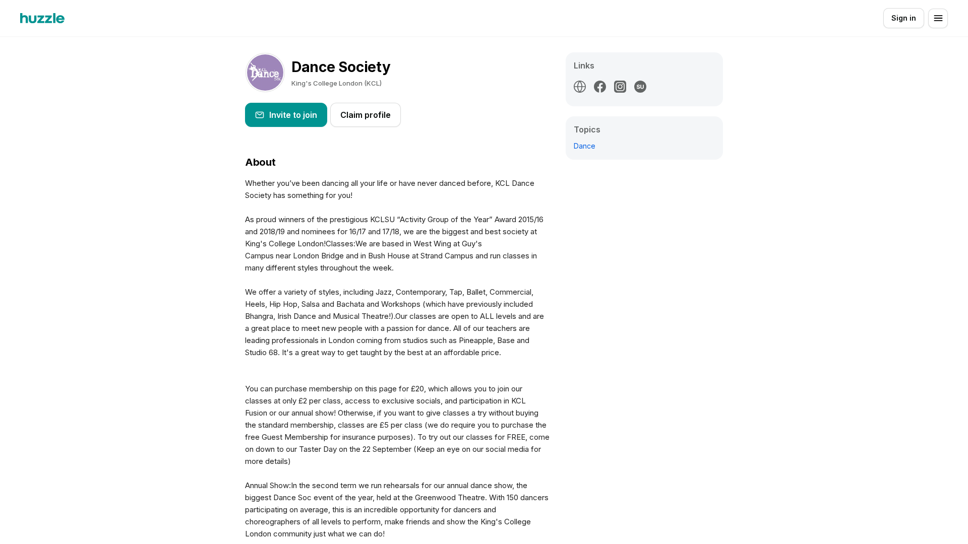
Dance (584, 146)
